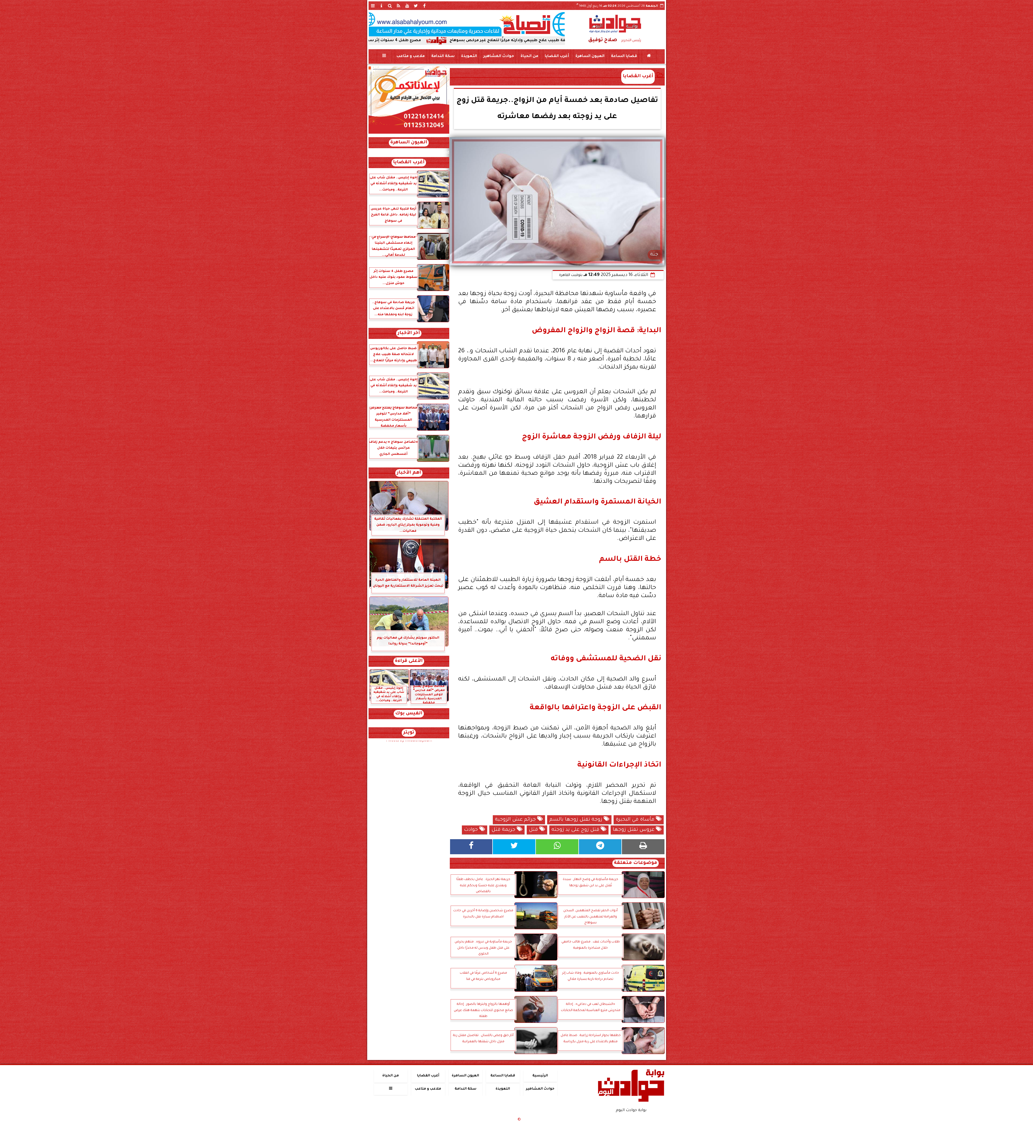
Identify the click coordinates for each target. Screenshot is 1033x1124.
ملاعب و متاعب (410, 56)
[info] (381, 5)
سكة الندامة (442, 56)
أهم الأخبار (409, 473)
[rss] (398, 5)
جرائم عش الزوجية (516, 819)
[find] (390, 5)
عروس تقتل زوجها (634, 830)
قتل (534, 830)
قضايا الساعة (624, 56)
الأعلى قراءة (409, 661)
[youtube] (407, 5)
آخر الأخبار (409, 333)
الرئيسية (540, 1076)
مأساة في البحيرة (636, 819)
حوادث (471, 830)
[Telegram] (600, 846)
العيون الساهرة (589, 56)
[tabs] (373, 5)
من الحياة (529, 56)
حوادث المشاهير (498, 56)
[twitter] (416, 5)
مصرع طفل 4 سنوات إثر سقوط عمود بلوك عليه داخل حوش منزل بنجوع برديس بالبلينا (433, 40)
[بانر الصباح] (467, 24)
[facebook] (424, 5)
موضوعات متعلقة (635, 863)
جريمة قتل (504, 830)
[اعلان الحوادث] (409, 133)
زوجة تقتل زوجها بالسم (576, 819)
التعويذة (469, 56)
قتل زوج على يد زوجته (576, 830)
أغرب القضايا (556, 56)
